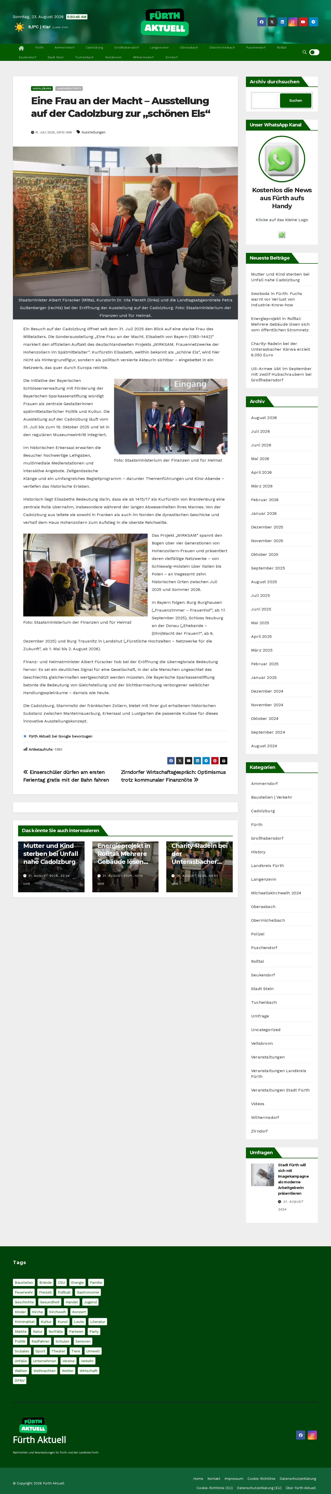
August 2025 (264, 581)
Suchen (295, 100)
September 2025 (268, 568)
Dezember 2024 (267, 691)
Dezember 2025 (267, 527)
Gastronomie (88, 1292)
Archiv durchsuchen (274, 82)
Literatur (97, 1322)
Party (94, 1331)
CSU (61, 1282)
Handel (72, 1302)
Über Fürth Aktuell (301, 1488)
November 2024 (267, 704)
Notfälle (56, 1331)
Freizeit (45, 1292)
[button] (305, 52)
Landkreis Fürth (69, 88)
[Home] (21, 48)
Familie (96, 1282)
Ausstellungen (93, 132)
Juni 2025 (261, 609)
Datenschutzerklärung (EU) (259, 1488)
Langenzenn (159, 47)
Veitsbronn (113, 57)
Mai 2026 (260, 458)
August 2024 (264, 745)
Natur (37, 1331)
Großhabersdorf (126, 47)
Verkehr (87, 1361)
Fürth (39, 47)
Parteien (76, 1331)
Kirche (37, 1312)
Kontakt (213, 1479)
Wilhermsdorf (143, 57)
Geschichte (24, 1302)
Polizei (257, 933)
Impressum (233, 1479)
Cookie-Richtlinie (261, 1479)
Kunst (63, 1322)
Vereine (68, 1361)
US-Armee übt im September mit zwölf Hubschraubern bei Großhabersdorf (281, 374)
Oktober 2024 (265, 718)
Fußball (64, 1292)
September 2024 (268, 732)
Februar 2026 (265, 499)
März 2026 (262, 486)
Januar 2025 (264, 677)
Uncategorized (266, 1029)
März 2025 (262, 650)
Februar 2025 (265, 663)
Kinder (20, 1312)
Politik (20, 1341)
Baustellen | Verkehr (271, 797)
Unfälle (21, 1361)
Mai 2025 (260, 622)
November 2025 (267, 540)
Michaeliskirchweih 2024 (276, 892)
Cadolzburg (94, 47)
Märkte (21, 1331)
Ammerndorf (64, 47)
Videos (257, 1103)
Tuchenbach (84, 57)
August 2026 (264, 417)
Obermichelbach (222, 47)
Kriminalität (25, 1322)
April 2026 (261, 472)
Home (198, 1479)
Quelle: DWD (60, 27)
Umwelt (93, 1351)
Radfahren (40, 1341)
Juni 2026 (261, 445)
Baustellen (24, 1282)
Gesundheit (49, 1302)
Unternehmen (44, 1361)
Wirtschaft (88, 1371)
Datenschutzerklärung (298, 1479)
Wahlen (21, 1371)
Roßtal (282, 47)
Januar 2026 (264, 513)
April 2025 (261, 636)
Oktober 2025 (264, 554)
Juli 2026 (260, 431)
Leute (79, 1322)
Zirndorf (171, 57)
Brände (45, 1282)
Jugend (90, 1302)
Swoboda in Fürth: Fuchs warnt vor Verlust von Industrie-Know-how (276, 299)
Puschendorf (256, 47)
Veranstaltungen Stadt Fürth (280, 1090)
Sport (40, 1351)
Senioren (83, 1341)
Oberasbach (189, 47)
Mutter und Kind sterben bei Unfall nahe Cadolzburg (50, 853)
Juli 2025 (260, 595)
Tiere (75, 1351)
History (258, 851)
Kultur (46, 1322)
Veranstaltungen (268, 1057)
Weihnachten (44, 1371)
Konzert (79, 1312)
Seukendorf (27, 57)
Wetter (67, 1371)
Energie (77, 1282)
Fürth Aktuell (39, 1439)
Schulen (62, 1341)
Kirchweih (57, 1312)
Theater (58, 1351)
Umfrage (260, 1016)
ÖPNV (20, 1380)
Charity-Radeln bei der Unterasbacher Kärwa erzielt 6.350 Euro (199, 862)
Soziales (22, 1351)
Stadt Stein (56, 57)
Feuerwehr (24, 1292)
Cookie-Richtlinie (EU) (215, 1488)
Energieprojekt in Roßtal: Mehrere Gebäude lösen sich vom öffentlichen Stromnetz (280, 324)
